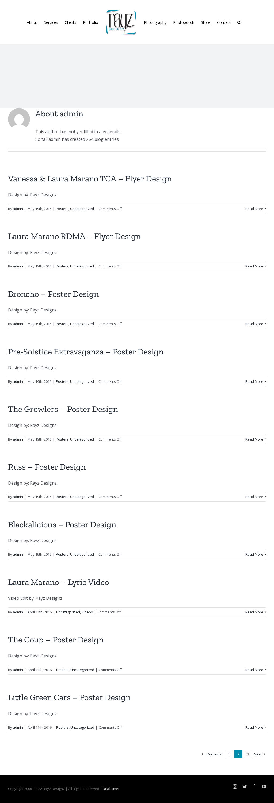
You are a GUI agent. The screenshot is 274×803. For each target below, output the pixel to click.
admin (18, 208)
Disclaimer (111, 788)
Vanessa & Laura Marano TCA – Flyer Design (90, 178)
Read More (254, 208)
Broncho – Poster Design (53, 294)
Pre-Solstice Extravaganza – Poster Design (85, 351)
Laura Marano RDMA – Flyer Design (74, 236)
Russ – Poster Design (47, 467)
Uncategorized (82, 208)
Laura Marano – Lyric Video (58, 582)
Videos (87, 612)
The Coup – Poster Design (56, 639)
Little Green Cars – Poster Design (69, 697)
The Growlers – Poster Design (63, 409)
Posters (62, 208)
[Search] (239, 22)
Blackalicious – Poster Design (62, 524)
